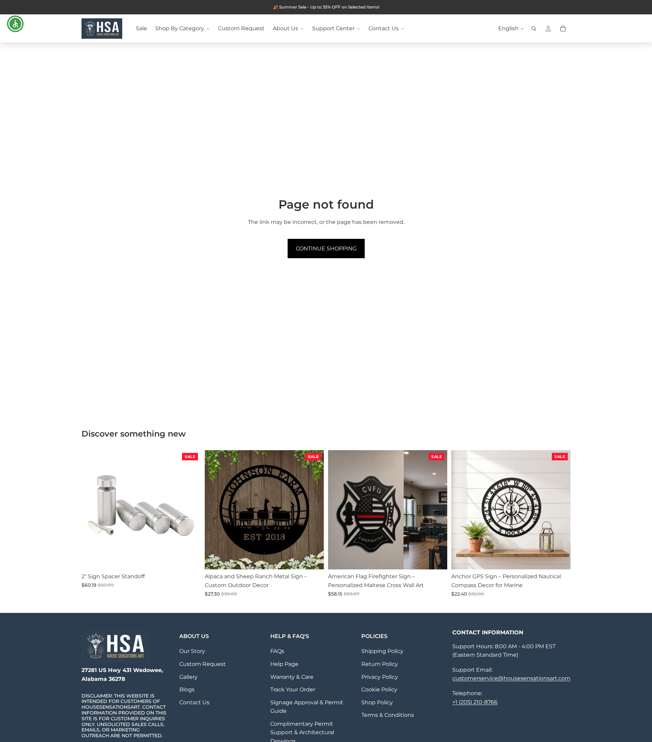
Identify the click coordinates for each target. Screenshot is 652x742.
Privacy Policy (379, 677)
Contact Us (194, 702)
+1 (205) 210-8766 (474, 702)
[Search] (533, 28)
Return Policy (379, 664)
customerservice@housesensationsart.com (511, 678)
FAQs (277, 651)
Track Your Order (292, 689)
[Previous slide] (92, 509)
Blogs (187, 689)
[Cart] (563, 28)
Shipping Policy (382, 651)
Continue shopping (326, 248)
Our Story (192, 651)
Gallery (188, 677)
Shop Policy (377, 702)
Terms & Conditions (387, 715)
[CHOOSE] (190, 559)
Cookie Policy (379, 689)
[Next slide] (190, 509)
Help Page (284, 664)
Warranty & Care (291, 677)
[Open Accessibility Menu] (15, 23)
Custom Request (202, 664)
